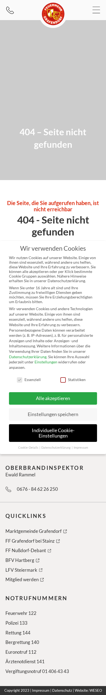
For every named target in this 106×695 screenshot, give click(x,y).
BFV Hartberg (20, 560)
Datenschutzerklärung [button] (56, 447)
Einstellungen (46, 362)
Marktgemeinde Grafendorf (34, 531)
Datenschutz (62, 690)
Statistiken (77, 379)
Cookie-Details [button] (28, 447)
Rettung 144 (17, 633)
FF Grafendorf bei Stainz (30, 541)
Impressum (40, 690)
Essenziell (32, 379)
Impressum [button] (81, 447)
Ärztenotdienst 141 (25, 661)
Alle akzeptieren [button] (53, 398)
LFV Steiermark (21, 570)
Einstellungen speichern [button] (53, 414)
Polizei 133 (16, 623)
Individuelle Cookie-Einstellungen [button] (53, 433)
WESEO (95, 690)
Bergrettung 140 (22, 642)
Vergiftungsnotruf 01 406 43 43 (37, 671)
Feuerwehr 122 (20, 613)
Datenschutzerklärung (27, 356)
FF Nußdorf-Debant (26, 550)
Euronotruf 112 (20, 652)
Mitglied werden (22, 579)
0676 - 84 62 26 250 (37, 489)
